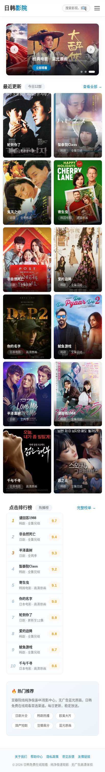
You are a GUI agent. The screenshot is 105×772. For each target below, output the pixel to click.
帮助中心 (37, 757)
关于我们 (21, 757)
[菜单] (97, 8)
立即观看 (20, 67)
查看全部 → (92, 87)
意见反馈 (68, 757)
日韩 (15, 8)
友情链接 (84, 757)
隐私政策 (52, 757)
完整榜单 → (86, 508)
